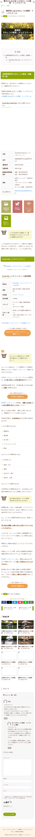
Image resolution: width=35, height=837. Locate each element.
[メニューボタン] (1, 2)
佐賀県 (5, 16)
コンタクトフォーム (27, 829)
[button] (3, 602)
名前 (5, 778)
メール (5, 784)
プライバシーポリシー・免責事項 (14, 829)
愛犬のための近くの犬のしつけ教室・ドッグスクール (17, 2)
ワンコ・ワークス (18, 295)
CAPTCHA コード (7, 806)
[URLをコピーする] (31, 602)
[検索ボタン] (33, 2)
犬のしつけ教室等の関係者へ (17, 831)
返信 (6, 718)
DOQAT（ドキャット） (19, 369)
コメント (6, 757)
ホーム (4, 829)
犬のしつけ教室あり (15, 594)
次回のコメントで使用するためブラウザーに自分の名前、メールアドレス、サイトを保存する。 (18, 797)
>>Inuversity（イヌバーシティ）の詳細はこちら (15, 323)
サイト (5, 790)
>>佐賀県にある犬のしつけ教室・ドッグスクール (16, 96)
